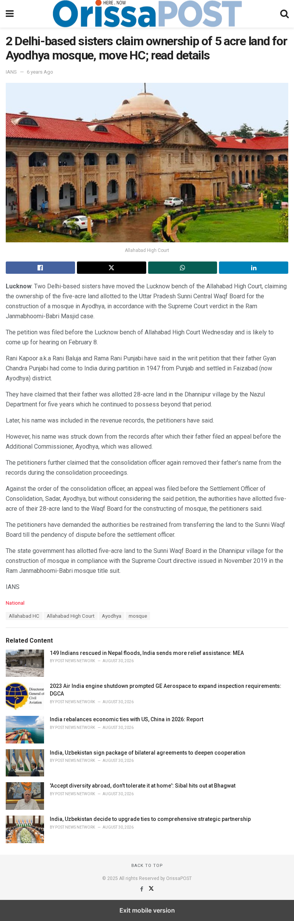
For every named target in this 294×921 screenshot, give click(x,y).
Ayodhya (111, 616)
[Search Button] (284, 14)
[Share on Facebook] (40, 267)
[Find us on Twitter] (151, 889)
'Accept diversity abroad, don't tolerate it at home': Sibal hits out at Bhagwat (142, 786)
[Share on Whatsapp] (182, 267)
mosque (138, 616)
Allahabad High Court (71, 616)
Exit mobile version (147, 910)
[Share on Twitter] (111, 267)
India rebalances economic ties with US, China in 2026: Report (126, 719)
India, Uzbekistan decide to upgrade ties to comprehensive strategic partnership (150, 819)
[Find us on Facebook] (142, 889)
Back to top (147, 865)
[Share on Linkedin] (253, 267)
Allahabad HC (24, 616)
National (15, 603)
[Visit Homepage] (147, 14)
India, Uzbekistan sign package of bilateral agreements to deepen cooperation (147, 753)
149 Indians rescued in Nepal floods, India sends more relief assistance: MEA (147, 653)
